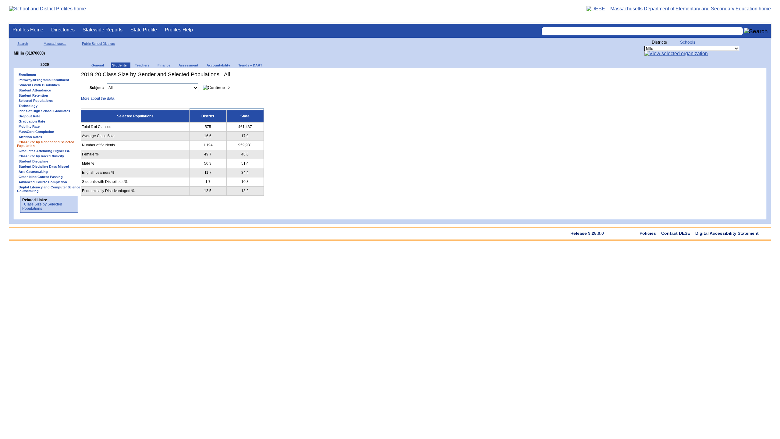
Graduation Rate (32, 121)
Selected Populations (36, 100)
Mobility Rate (29, 126)
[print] (725, 84)
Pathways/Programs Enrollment (44, 80)
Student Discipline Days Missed (44, 166)
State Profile (143, 29)
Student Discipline (33, 161)
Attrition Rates (30, 137)
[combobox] (642, 31)
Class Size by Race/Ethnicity (41, 156)
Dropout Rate (29, 116)
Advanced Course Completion (43, 182)
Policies (648, 233)
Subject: (97, 88)
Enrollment (27, 75)
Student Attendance (35, 90)
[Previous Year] (36, 64)
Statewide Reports (102, 29)
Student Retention (33, 95)
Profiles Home (27, 29)
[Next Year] (57, 64)
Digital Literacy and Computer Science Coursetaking (48, 189)
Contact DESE (675, 233)
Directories (63, 29)
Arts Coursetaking (33, 171)
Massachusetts (55, 43)
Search (22, 43)
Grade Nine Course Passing (41, 177)
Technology (28, 106)
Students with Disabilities (39, 85)
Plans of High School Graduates (44, 111)
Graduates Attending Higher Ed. (44, 151)
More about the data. (98, 98)
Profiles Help (179, 29)
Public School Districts (98, 43)
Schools (687, 42)
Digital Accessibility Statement (727, 233)
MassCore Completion (36, 132)
